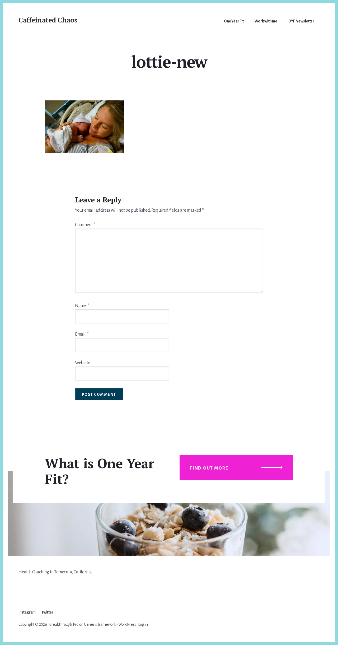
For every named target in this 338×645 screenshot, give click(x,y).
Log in (143, 624)
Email (81, 334)
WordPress (127, 624)
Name (82, 305)
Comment (85, 224)
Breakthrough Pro (63, 624)
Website (82, 362)
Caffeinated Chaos (47, 19)
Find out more (209, 468)
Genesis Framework (100, 624)
